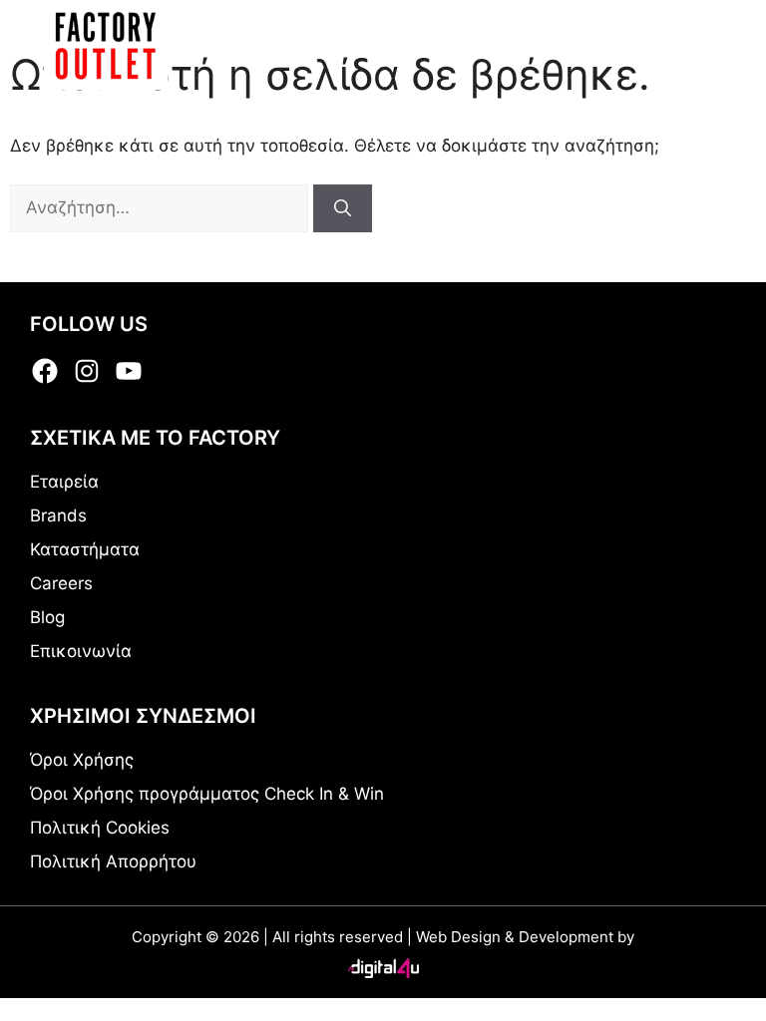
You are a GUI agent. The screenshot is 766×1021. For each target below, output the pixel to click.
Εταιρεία (64, 482)
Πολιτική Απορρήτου (113, 861)
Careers (61, 583)
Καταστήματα (85, 549)
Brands (58, 515)
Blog (47, 617)
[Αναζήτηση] (342, 208)
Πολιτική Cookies (100, 828)
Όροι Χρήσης (82, 760)
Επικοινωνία (81, 651)
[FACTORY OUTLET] (106, 45)
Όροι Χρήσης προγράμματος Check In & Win (207, 794)
